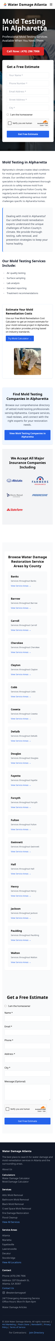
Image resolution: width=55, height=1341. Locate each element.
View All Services (11, 1222)
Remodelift (36, 1324)
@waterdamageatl (16, 1292)
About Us (7, 1169)
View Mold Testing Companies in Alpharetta (27, 435)
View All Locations (11, 1262)
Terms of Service (17, 1327)
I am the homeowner (21, 114)
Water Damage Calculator (16, 1178)
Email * (8, 1026)
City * (7, 1067)
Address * (10, 1054)
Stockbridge (8, 1257)
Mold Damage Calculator (15, 1181)
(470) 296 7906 (18, 1275)
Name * (9, 1012)
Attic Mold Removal (12, 1195)
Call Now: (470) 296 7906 (23, 51)
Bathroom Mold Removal (15, 1199)
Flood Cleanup (9, 1217)
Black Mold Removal (13, 1204)
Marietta (6, 1239)
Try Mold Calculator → (20, 338)
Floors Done (23, 1324)
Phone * (9, 1040)
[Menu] (51, 4)
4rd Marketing (9, 1324)
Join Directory (36, 1332)
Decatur (6, 1253)
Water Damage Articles (14, 1307)
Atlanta (6, 1235)
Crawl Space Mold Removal (16, 1208)
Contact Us (8, 1288)
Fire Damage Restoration (15, 1213)
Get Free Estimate (28, 134)
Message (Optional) (15, 1081)
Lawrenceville (9, 1248)
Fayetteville (8, 1244)
